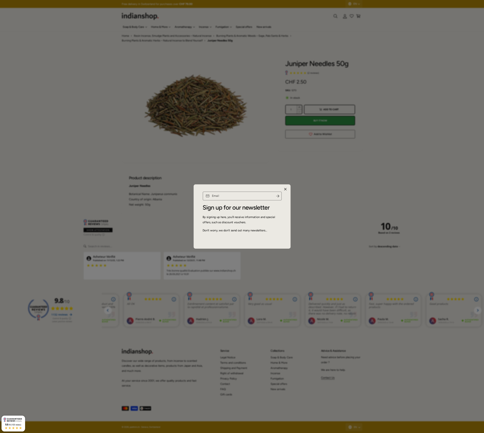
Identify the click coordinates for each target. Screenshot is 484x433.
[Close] (285, 189)
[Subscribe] (278, 196)
